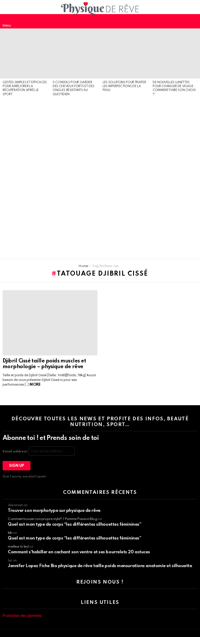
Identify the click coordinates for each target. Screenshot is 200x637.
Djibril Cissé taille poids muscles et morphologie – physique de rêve (44, 364)
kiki (10, 533)
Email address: (16, 451)
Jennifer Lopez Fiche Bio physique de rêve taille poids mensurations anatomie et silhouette (100, 566)
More (34, 384)
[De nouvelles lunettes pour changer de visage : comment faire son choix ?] (175, 53)
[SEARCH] (193, 21)
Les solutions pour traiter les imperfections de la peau (124, 86)
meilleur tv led (18, 546)
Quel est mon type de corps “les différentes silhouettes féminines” (74, 524)
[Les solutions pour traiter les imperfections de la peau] (125, 53)
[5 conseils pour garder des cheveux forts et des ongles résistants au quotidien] (75, 53)
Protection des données (22, 616)
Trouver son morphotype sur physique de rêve (54, 510)
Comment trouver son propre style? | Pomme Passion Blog (52, 519)
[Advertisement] (25, 178)
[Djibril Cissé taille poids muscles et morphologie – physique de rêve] (50, 322)
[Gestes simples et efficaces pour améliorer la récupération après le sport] (25, 53)
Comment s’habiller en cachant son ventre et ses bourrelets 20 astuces (79, 552)
